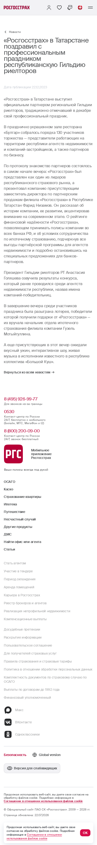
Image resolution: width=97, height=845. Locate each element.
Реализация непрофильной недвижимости (37, 611)
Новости (15, 32)
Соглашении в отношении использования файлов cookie (43, 801)
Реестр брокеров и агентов (25, 603)
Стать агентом (15, 563)
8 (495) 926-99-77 (20, 399)
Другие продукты (18, 527)
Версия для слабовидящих (35, 768)
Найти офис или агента (22, 542)
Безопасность (15, 755)
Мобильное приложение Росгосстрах (41, 454)
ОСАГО (9, 482)
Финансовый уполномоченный (27, 697)
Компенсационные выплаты (25, 619)
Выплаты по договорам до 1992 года (32, 689)
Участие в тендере (18, 571)
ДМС (8, 534)
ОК (85, 833)
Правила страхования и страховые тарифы (38, 661)
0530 (9, 412)
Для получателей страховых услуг (30, 653)
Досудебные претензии (22, 629)
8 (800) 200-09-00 (22, 431)
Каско (8, 489)
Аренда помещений (19, 587)
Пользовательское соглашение (28, 645)
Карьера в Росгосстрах (22, 595)
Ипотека (10, 504)
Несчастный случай (20, 519)
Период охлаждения (20, 579)
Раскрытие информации (23, 637)
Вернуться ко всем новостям (27, 372)
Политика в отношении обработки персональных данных (48, 669)
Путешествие (14, 512)
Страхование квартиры (22, 497)
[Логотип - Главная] (17, 7)
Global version (49, 755)
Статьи (9, 549)
